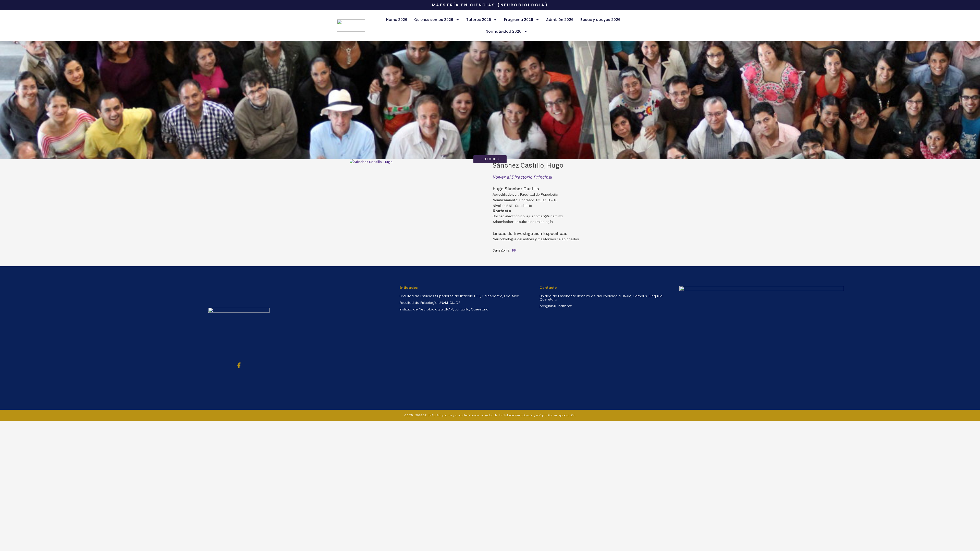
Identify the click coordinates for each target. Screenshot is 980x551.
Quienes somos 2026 (433, 19)
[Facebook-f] (239, 365)
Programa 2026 (518, 19)
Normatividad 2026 (503, 31)
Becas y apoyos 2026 (600, 19)
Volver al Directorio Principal (522, 177)
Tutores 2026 (478, 19)
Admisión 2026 (559, 19)
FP (514, 250)
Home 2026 (396, 19)
